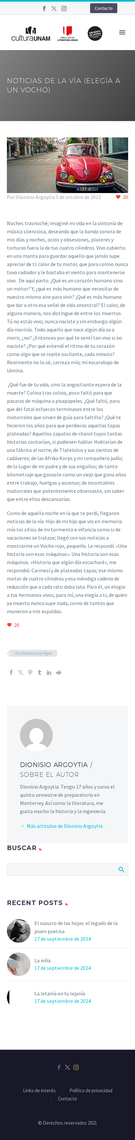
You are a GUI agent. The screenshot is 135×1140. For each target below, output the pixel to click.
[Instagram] (64, 8)
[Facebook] (44, 8)
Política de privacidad (90, 1090)
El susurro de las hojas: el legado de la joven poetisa (76, 927)
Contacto (104, 8)
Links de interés (39, 1090)
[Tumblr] (39, 672)
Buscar (121, 869)
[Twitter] (54, 8)
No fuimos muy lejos (33, 653)
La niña (42, 960)
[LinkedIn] (49, 672)
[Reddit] (58, 672)
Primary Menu (122, 32)
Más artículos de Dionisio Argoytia (65, 826)
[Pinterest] (30, 672)
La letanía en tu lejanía (59, 993)
